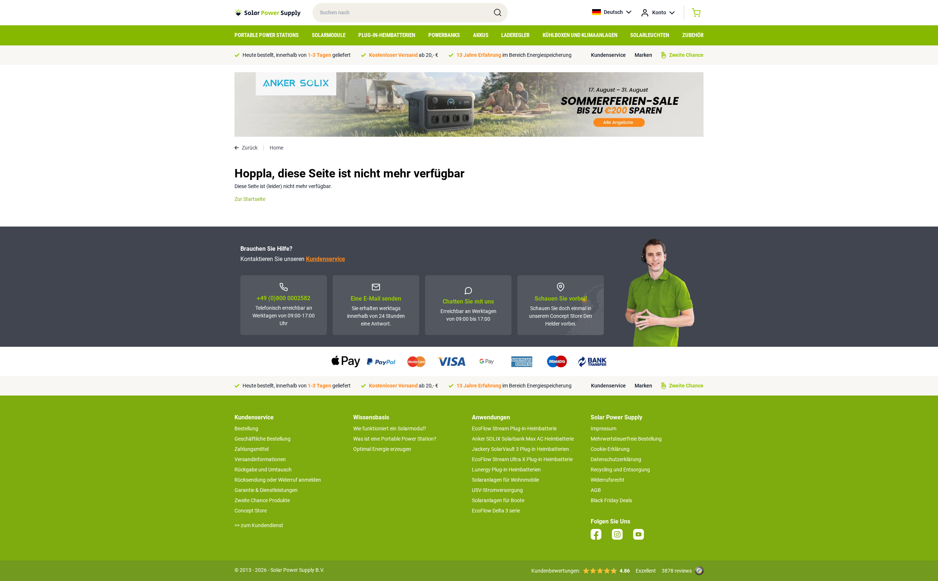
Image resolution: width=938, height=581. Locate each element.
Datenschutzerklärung (616, 459)
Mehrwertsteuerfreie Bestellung (626, 439)
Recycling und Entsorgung (620, 469)
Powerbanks (444, 35)
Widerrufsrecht (607, 480)
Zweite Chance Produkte (262, 500)
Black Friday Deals (611, 500)
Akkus (480, 35)
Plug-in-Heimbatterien (386, 35)
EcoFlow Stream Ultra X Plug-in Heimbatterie (522, 459)
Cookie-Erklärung (610, 449)
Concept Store (250, 511)
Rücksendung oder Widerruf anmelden (277, 480)
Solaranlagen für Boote (498, 500)
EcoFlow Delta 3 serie (496, 511)
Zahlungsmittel (251, 449)
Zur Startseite (249, 199)
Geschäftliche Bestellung (262, 439)
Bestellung (246, 428)
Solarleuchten (649, 35)
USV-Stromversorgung (497, 490)
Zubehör (693, 35)
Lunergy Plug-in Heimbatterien (506, 469)
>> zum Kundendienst (258, 525)
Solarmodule (329, 35)
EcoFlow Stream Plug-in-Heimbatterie (514, 428)
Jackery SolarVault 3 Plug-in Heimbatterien (520, 449)
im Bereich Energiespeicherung (514, 55)
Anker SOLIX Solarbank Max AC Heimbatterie (523, 439)
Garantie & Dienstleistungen (266, 490)
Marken (643, 55)
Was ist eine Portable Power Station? (394, 439)
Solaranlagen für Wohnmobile (505, 480)
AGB (596, 490)
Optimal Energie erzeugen (382, 449)
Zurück (250, 148)
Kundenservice (608, 55)
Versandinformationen (260, 459)
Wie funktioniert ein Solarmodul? (389, 428)
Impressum (603, 428)
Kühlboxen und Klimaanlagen (580, 35)
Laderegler (515, 35)
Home (276, 148)
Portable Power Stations (266, 35)
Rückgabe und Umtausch (263, 469)
